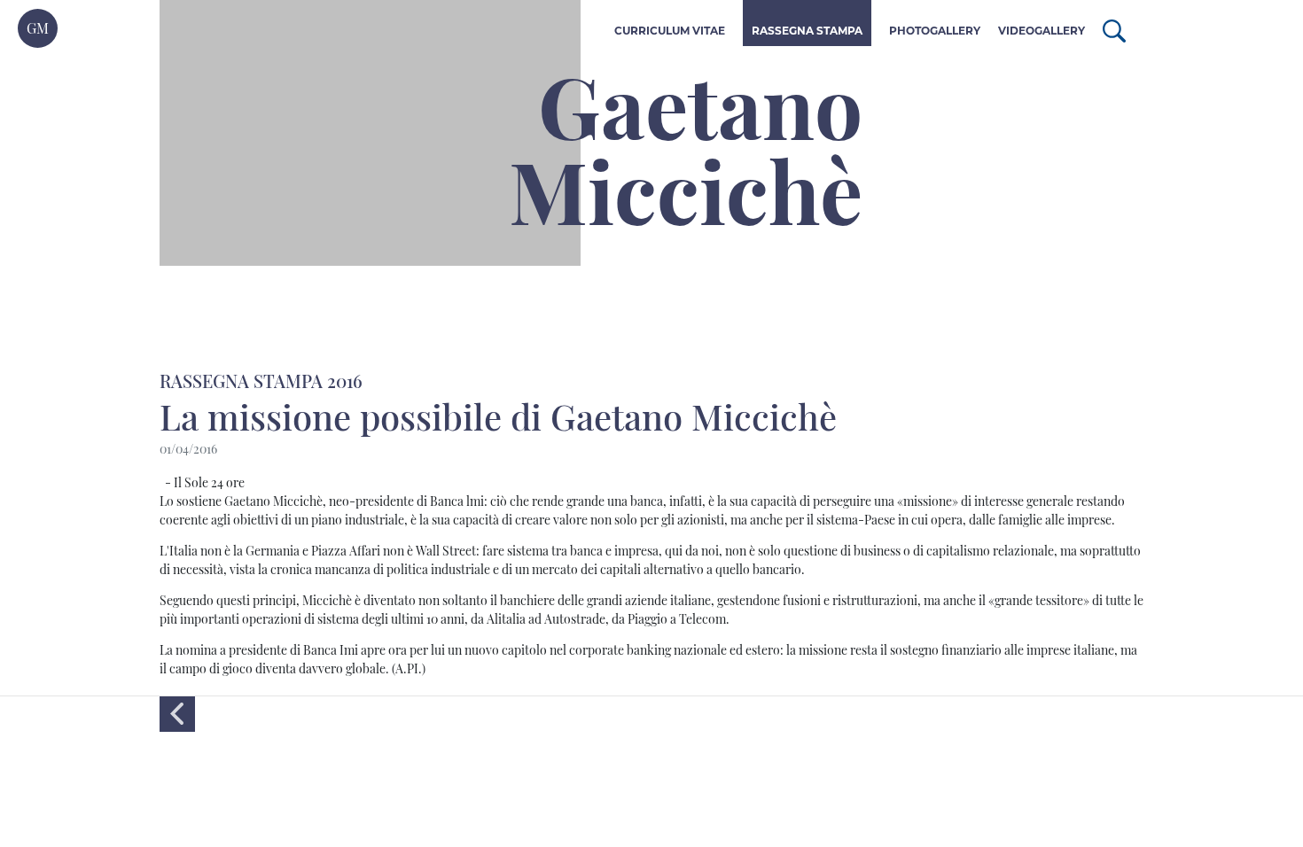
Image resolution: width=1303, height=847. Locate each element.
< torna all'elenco (177, 714)
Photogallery (934, 30)
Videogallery (1041, 30)
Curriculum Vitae (669, 30)
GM (38, 28)
